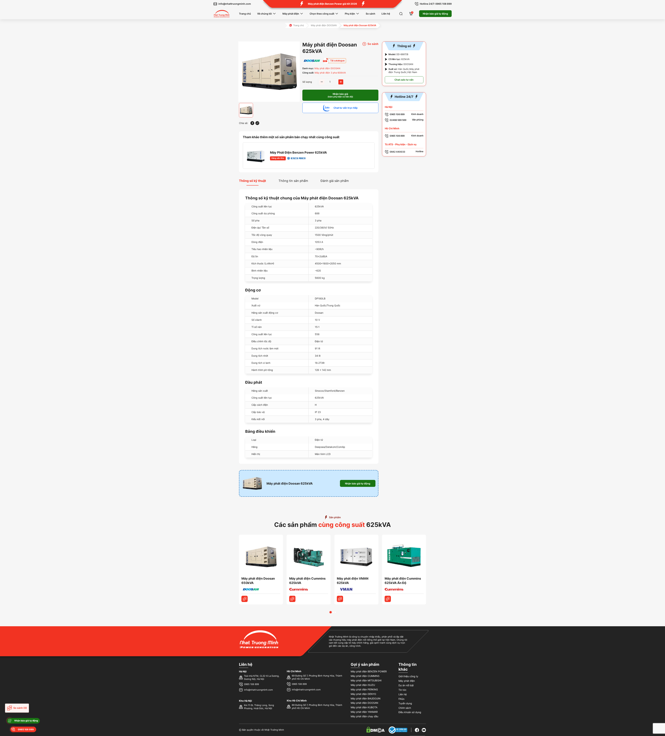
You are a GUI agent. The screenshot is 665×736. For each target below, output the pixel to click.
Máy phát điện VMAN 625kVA (352, 581)
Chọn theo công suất (322, 13)
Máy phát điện (290, 13)
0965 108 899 (251, 684)
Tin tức (402, 689)
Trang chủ (245, 13)
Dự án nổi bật (406, 685)
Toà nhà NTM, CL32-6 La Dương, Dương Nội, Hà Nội (261, 677)
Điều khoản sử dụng (409, 712)
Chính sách (404, 707)
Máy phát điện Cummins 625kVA (307, 581)
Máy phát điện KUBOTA (364, 707)
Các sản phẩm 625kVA (332, 524)
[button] (330, 612)
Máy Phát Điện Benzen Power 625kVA (298, 152)
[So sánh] (244, 599)
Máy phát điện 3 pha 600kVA (330, 72)
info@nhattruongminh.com (258, 689)
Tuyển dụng (405, 703)
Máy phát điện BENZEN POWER (369, 671)
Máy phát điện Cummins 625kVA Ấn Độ (403, 581)
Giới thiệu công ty (408, 676)
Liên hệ (386, 13)
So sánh (370, 13)
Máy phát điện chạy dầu (364, 716)
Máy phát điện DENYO (363, 693)
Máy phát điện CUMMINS (365, 675)
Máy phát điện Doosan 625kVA (290, 483)
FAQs (401, 698)
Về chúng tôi (264, 13)
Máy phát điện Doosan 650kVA (258, 581)
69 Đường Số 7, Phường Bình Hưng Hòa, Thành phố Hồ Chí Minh (317, 677)
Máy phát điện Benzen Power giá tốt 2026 (332, 3)
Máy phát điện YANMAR (364, 711)
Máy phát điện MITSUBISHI (366, 680)
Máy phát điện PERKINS (364, 689)
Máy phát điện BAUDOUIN (365, 698)
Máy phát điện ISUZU (363, 684)
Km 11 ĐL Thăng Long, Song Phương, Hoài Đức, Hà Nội (259, 707)
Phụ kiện (350, 13)
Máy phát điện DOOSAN (324, 25)
